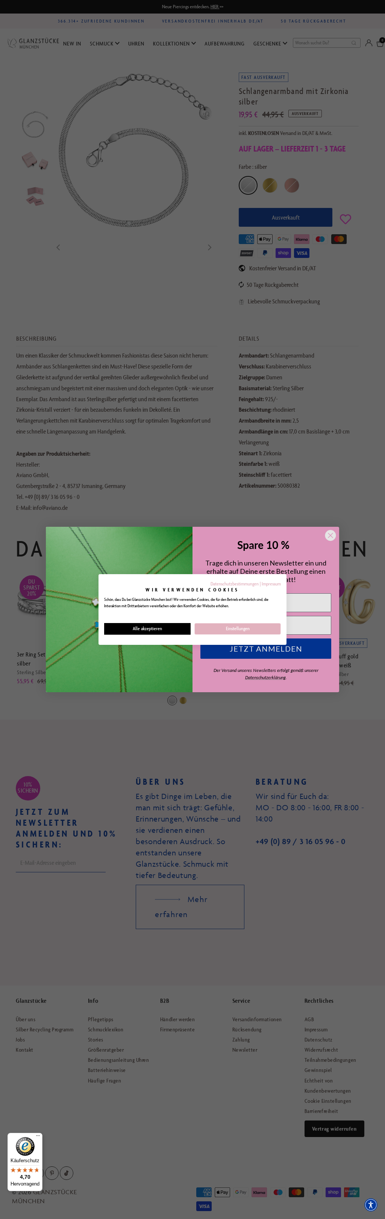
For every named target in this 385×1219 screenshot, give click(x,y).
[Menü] (37, 1137)
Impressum (271, 584)
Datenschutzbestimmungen (235, 584)
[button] (370, 1204)
